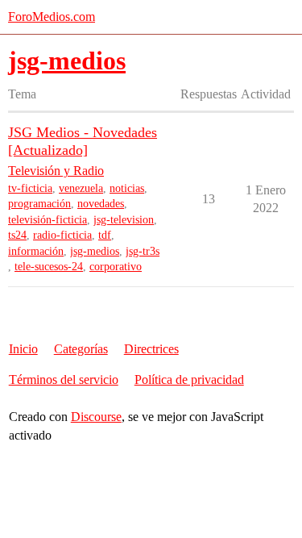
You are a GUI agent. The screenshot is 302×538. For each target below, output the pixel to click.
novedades (100, 204)
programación (39, 204)
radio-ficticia (62, 235)
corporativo (115, 267)
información (36, 251)
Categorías (81, 349)
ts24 (17, 235)
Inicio (23, 349)
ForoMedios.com (51, 16)
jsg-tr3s (142, 251)
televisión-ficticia (47, 220)
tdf (104, 235)
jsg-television (123, 220)
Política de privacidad (189, 379)
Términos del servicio (63, 379)
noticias (127, 188)
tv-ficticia (30, 188)
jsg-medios (94, 251)
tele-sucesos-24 (48, 267)
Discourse (96, 416)
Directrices (151, 349)
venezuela (81, 188)
